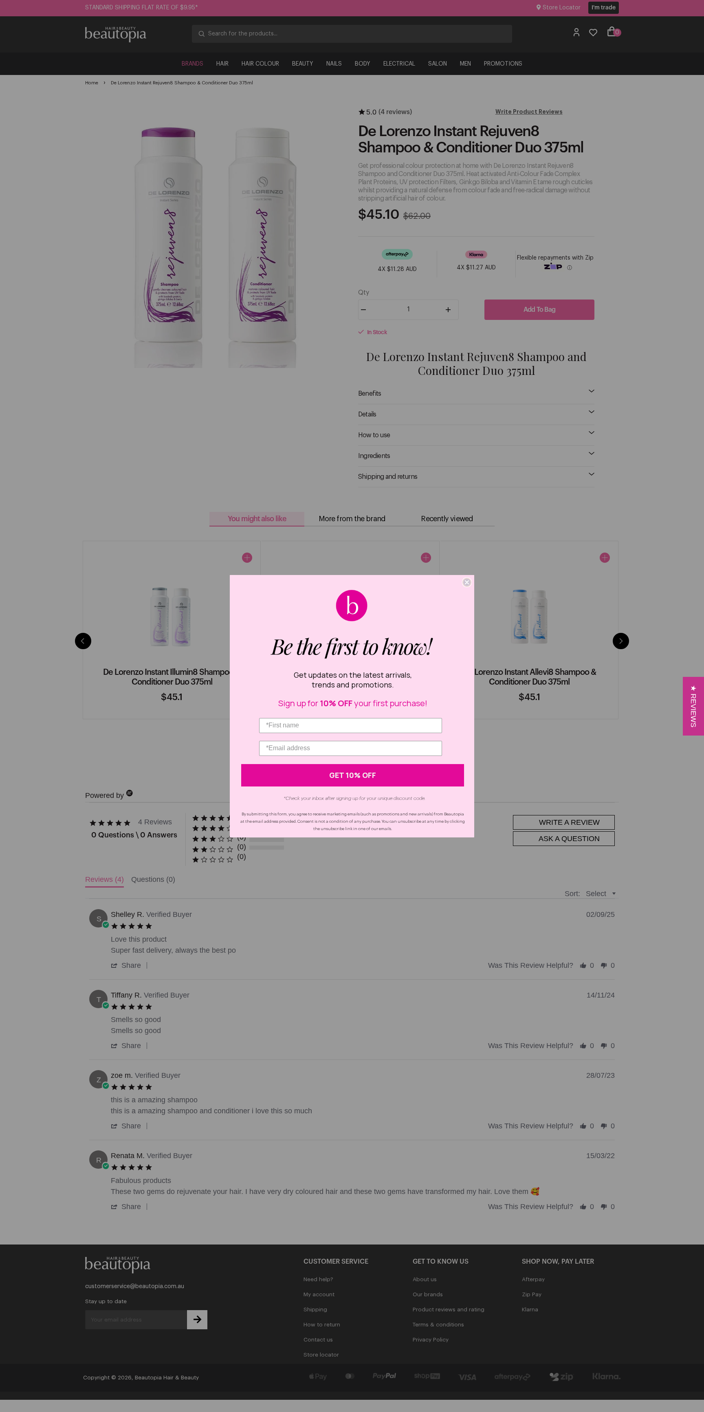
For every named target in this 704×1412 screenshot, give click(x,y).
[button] (693, 706)
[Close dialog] (467, 582)
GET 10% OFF (352, 775)
